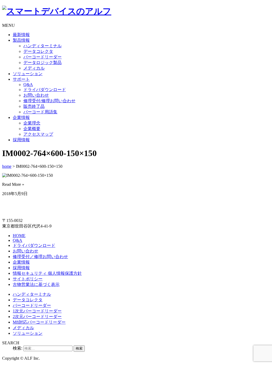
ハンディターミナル (42, 46)
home (6, 166)
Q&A (28, 84)
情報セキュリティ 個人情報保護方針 (47, 273)
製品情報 (21, 40)
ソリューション (27, 73)
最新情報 (21, 34)
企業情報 (21, 117)
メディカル (34, 68)
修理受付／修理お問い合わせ (40, 256)
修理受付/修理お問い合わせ (49, 100)
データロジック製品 (42, 62)
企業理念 (31, 123)
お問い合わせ (36, 95)
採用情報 (21, 140)
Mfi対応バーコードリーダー (39, 322)
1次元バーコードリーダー (37, 311)
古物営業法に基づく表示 (36, 284)
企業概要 (31, 128)
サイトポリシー (27, 279)
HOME (19, 235)
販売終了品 (34, 106)
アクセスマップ (38, 134)
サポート (21, 79)
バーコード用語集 (40, 112)
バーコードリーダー (42, 57)
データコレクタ (38, 51)
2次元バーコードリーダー (37, 316)
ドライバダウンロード (44, 89)
